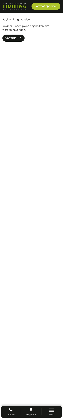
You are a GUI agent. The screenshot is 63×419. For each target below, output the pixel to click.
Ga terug (11, 38)
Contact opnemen (46, 6)
